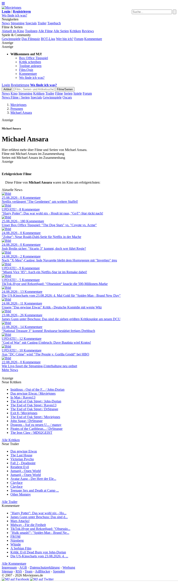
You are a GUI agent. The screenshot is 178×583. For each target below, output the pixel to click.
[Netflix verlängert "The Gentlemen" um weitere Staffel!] (6, 194)
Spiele (77, 93)
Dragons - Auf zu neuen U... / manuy (35, 425)
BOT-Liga (48, 39)
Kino (14, 93)
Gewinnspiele (11, 39)
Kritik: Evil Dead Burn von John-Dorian (38, 552)
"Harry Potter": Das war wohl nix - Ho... (38, 513)
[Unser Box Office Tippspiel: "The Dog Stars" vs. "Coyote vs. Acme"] (6, 217)
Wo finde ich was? (14, 15)
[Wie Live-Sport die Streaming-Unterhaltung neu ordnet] (6, 358)
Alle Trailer (9, 502)
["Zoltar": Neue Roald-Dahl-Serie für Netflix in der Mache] (6, 229)
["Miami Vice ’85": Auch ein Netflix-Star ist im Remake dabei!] (6, 264)
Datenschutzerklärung (45, 567)
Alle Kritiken (11, 440)
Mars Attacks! (20, 521)
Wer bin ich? (64, 39)
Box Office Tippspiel (33, 58)
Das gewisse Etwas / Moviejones (33, 393)
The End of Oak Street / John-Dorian (35, 401)
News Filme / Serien (16, 97)
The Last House (21, 455)
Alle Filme (45, 31)
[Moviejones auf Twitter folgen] (42, 579)
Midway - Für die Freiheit (28, 525)
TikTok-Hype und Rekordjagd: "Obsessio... (40, 529)
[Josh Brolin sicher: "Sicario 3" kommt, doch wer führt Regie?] (6, 241)
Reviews (88, 31)
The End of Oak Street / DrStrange (34, 409)
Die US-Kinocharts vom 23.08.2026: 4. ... (39, 556)
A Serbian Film (20, 548)
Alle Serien (61, 31)
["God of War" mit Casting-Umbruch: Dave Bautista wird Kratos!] (6, 335)
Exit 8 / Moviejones (23, 413)
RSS (19, 571)
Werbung (69, 567)
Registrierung (20, 85)
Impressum (9, 567)
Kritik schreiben (30, 62)
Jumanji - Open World (25, 471)
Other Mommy (20, 494)
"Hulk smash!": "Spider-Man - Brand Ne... (39, 532)
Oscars (67, 97)
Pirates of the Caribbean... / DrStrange (36, 429)
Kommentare (93, 39)
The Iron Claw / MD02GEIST (31, 432)
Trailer (42, 23)
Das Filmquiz (30, 39)
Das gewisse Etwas (23, 451)
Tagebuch (54, 23)
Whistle (15, 544)
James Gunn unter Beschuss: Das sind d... (39, 517)
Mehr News (10, 370)
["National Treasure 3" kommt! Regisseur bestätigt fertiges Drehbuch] (6, 323)
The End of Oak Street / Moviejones (35, 417)
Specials (31, 23)
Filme (59, 93)
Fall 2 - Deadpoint (22, 463)
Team (28, 571)
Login (6, 85)
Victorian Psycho (22, 459)
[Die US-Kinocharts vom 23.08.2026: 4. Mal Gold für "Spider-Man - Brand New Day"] (6, 288)
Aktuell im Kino (13, 31)
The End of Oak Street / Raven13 (33, 405)
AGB (23, 567)
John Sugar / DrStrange (26, 421)
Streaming (18, 23)
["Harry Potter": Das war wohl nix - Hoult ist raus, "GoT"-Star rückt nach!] (6, 205)
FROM (15, 536)
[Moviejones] (11, 7)
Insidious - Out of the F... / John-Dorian (37, 389)
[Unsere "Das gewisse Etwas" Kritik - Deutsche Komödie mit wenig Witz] (6, 299)
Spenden (59, 571)
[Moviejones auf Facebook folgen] (15, 579)
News (6, 23)
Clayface (16, 482)
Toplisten (31, 31)
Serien (68, 93)
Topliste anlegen (30, 66)
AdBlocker (42, 571)
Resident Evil (19, 467)
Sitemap (7, 571)
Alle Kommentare (14, 563)
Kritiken (75, 31)
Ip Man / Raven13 (22, 397)
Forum (78, 39)
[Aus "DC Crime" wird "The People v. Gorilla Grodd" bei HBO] (6, 346)
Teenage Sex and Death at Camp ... (34, 490)
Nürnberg (17, 540)
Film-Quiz (26, 70)
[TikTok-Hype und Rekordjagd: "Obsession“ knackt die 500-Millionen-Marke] (6, 276)
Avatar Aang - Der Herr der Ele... (33, 479)
